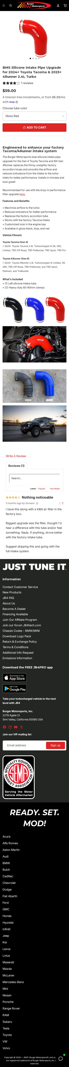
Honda (7, 916)
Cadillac (8, 876)
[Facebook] (4, 727)
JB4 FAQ (8, 598)
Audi (6, 856)
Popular (41, 488)
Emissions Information (17, 658)
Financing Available (15, 614)
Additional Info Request (18, 652)
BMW (6, 863)
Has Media (55, 488)
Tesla (6, 1028)
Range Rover (11, 1008)
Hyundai (8, 922)
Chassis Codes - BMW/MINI (21, 630)
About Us (9, 603)
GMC (6, 909)
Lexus (6, 949)
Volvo (6, 1048)
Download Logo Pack (17, 636)
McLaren (8, 975)
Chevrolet (9, 883)
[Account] (58, 5)
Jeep (6, 935)
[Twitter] (21, 727)
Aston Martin (11, 849)
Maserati (8, 962)
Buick (6, 869)
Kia (5, 942)
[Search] (10, 5)
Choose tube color (15, 108)
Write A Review (16, 456)
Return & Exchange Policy (20, 641)
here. (22, 194)
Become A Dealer (14, 609)
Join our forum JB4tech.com (22, 625)
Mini (5, 988)
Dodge (7, 889)
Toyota (7, 1035)
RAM (6, 1015)
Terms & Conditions (15, 647)
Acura (6, 836)
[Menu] (3, 5)
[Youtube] (16, 727)
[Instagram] (10, 727)
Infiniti (6, 929)
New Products (12, 592)
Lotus (6, 955)
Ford (6, 902)
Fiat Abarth (10, 896)
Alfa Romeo (10, 843)
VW (5, 1041)
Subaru (7, 1021)
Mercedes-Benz (13, 982)
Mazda (7, 968)
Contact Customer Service (20, 587)
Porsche (8, 1001)
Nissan (7, 995)
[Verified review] (37, 503)
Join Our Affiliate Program (20, 619)
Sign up (55, 745)
